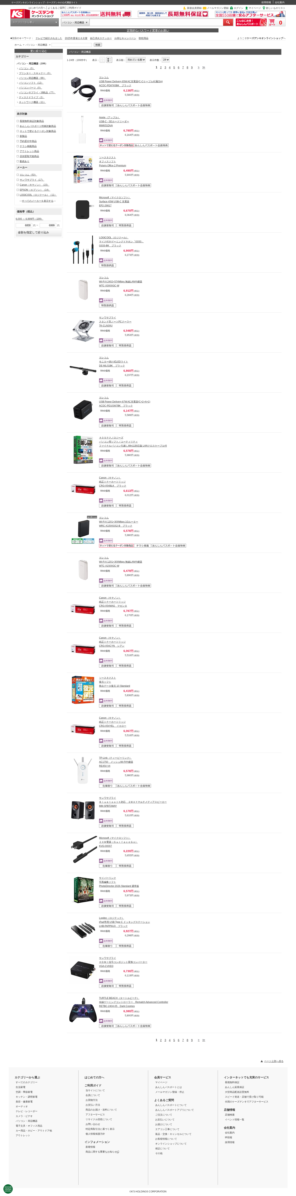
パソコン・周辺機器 (73, 22)
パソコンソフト (31, 82)
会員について (93, 1095)
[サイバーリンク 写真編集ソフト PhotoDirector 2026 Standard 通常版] (83, 890)
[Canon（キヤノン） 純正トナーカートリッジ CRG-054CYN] (83, 650)
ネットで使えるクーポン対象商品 (38, 131)
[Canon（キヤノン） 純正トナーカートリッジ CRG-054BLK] (83, 490)
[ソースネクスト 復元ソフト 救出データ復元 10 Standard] (83, 690)
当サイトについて (95, 1090)
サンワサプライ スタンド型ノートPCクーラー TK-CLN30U (115, 321)
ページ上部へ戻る (274, 1061)
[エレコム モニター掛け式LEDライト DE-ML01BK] (83, 370)
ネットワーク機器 (32, 102)
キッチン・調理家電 (26, 1096)
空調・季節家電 (24, 1092)
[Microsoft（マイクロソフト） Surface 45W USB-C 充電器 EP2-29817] (83, 210)
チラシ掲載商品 (28, 146)
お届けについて (163, 1124)
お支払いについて (165, 1119)
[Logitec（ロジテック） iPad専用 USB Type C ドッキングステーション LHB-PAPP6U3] (83, 930)
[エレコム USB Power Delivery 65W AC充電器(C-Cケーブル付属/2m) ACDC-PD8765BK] (83, 89)
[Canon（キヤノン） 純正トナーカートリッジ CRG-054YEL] (83, 730)
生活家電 (20, 1087)
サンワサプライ (32, 179)
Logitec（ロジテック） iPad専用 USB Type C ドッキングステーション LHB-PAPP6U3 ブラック (124, 922)
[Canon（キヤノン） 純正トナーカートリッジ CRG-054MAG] (83, 610)
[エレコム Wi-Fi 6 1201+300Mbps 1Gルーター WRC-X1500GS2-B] (83, 530)
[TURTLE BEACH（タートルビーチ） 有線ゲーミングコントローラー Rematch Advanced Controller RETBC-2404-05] (83, 1010)
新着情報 (90, 1147)
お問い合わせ (93, 1124)
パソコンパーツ (30, 87)
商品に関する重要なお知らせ (101, 1151)
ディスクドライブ (32, 97)
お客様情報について (166, 1138)
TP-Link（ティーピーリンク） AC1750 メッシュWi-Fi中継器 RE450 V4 (116, 762)
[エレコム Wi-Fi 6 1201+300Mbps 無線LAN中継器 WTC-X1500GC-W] (83, 570)
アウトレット (23, 1135)
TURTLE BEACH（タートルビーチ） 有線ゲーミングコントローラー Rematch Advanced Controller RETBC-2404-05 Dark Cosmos (133, 1002)
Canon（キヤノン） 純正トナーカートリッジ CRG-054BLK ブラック (112, 481)
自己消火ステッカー (101, 38)
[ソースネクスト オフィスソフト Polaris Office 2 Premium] (83, 169)
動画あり (24, 161)
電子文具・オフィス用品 (29, 1125)
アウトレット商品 (29, 151)
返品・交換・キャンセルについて (173, 1134)
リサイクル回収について (99, 1119)
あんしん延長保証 (234, 1087)
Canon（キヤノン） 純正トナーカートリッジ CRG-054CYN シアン (112, 641)
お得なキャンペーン (125, 38)
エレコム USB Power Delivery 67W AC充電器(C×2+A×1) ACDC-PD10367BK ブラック (124, 401)
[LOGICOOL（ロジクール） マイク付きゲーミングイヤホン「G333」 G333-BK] (83, 250)
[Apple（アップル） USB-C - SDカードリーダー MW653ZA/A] (83, 129)
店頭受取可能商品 (29, 156)
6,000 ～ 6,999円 (29, 218)
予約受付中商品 (28, 141)
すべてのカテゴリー (26, 1082)
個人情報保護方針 (95, 1133)
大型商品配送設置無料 (237, 1092)
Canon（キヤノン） (34, 184)
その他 (158, 1153)
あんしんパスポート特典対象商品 (38, 126)
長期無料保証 (232, 1082)
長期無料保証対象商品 (32, 121)
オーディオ (22, 1106)
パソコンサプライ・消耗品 (37, 92)
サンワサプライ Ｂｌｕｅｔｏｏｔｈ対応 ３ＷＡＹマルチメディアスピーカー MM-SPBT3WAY (133, 802)
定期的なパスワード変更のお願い (148, 30)
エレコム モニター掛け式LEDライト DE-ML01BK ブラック (113, 361)
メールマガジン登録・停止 (169, 1092)
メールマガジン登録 (218, 8)
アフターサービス (95, 1114)
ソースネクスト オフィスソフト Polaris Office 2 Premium (112, 161)
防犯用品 (143, 38)
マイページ (255, 8)
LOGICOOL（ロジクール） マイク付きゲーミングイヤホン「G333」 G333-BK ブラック (121, 241)
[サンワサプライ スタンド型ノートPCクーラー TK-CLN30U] (83, 330)
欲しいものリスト (275, 8)
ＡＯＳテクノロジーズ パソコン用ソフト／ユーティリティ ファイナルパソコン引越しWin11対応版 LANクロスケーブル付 (133, 441)
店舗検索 (230, 1114)
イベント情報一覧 (234, 1119)
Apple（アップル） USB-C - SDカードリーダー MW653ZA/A (114, 121)
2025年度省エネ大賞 (76, 38)
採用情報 (266, 2)
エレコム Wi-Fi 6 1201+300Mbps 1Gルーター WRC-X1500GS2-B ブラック (118, 521)
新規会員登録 (194, 8)
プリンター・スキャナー (35, 73)
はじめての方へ (37, 7)
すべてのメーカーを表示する (37, 201)
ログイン (238, 8)
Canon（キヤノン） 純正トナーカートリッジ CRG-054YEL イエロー (112, 721)
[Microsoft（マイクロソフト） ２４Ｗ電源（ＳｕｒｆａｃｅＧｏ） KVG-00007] (83, 850)
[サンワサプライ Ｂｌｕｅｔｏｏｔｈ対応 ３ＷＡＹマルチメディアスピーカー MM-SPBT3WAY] (83, 810)
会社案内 (280, 2)
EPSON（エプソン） (35, 189)
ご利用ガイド (74, 7)
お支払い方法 (93, 1104)
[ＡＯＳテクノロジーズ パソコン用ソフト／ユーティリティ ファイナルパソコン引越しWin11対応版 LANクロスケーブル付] (83, 450)
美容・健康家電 (24, 1101)
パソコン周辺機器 (32, 78)
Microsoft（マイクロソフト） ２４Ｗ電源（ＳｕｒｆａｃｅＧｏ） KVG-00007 (118, 842)
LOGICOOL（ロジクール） (38, 195)
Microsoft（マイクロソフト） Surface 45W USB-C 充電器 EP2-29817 (115, 201)
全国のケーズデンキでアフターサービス (246, 1101)
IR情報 (228, 1137)
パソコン (27, 68)
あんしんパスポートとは (168, 1087)
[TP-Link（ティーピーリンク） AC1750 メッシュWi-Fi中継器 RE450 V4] (83, 770)
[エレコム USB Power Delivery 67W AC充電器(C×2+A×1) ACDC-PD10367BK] (83, 410)
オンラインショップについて (171, 1143)
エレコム (28, 174)
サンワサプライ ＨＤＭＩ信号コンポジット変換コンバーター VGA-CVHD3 (123, 962)
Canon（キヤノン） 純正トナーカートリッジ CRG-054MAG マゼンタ (113, 601)
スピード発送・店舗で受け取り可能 (244, 1096)
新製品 (23, 136)
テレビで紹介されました (49, 38)
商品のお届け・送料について (101, 1109)
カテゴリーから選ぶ (23, 22)
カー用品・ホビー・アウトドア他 (34, 1130)
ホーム (18, 44)
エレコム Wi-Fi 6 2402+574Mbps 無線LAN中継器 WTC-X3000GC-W (120, 281)
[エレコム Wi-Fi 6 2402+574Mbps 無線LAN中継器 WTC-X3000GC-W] (83, 290)
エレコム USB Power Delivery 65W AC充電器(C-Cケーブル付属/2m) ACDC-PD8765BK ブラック (131, 81)
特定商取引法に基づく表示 (100, 1129)
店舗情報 (229, 1109)
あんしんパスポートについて (171, 1105)
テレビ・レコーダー (26, 1111)
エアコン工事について (167, 1129)
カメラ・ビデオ (24, 1116)
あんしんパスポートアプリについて (174, 1110)
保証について (162, 1148)
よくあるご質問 (56, 7)
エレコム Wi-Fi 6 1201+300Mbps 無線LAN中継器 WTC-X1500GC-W (120, 561)
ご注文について (163, 1114)
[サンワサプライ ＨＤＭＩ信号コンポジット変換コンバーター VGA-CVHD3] (83, 970)
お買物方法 (92, 1100)
